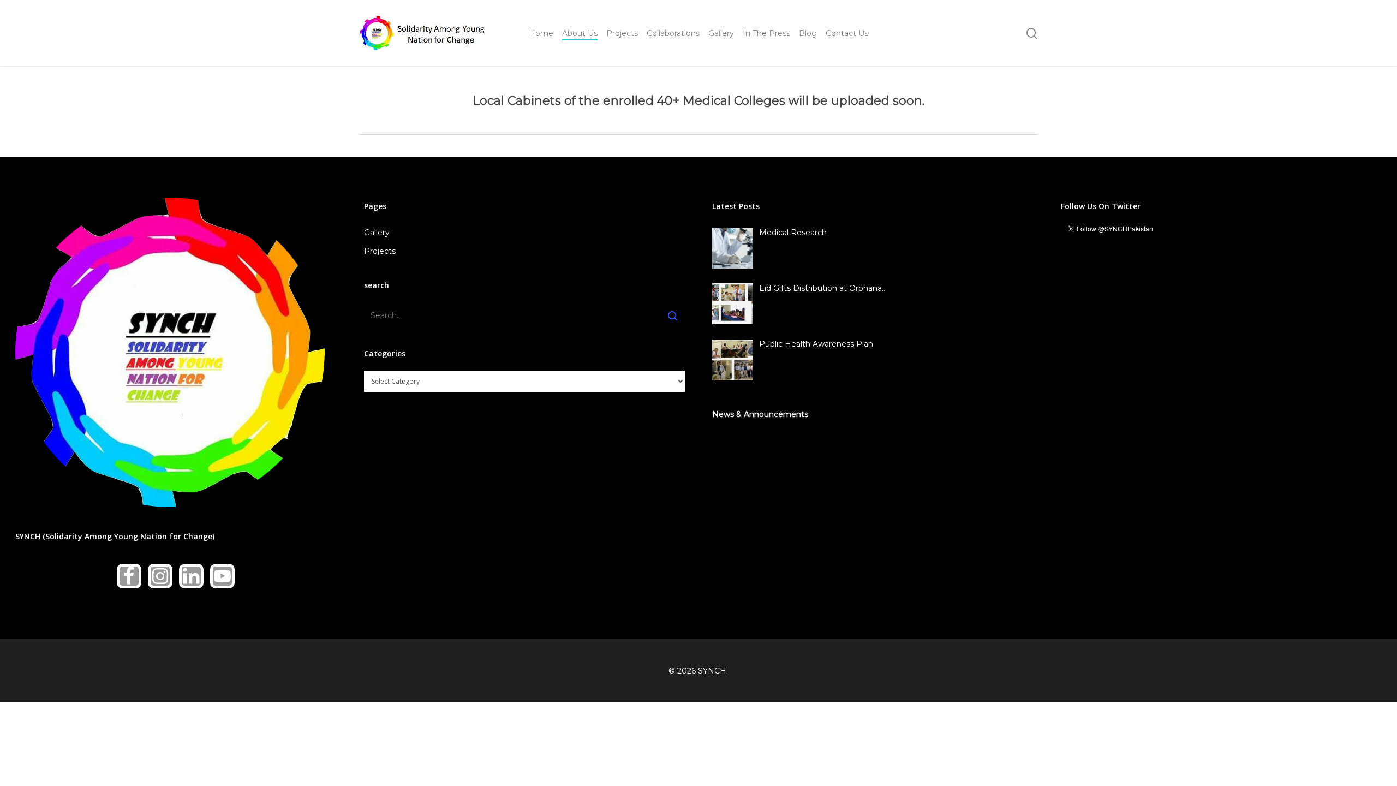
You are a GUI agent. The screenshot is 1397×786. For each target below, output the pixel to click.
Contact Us (847, 33)
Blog (808, 33)
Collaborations (673, 33)
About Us (580, 33)
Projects (622, 33)
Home (541, 33)
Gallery (721, 33)
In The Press (766, 33)
